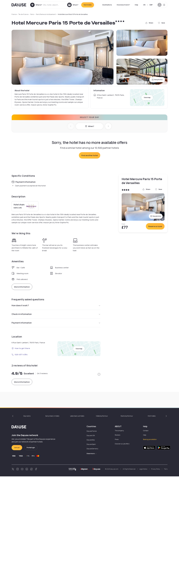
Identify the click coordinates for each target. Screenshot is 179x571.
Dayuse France (92, 431)
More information (22, 287)
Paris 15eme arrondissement (46, 14)
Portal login (31, 448)
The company (119, 431)
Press (116, 439)
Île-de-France (23, 14)
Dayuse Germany (92, 449)
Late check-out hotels (77, 416)
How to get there (22, 348)
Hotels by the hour (102, 416)
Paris (32, 14)
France (14, 14)
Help (136, 5)
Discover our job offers (122, 444)
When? (91, 126)
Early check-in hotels (52, 416)
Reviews (117, 435)
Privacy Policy (155, 469)
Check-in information (22, 314)
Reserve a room (155, 226)
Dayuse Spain (91, 444)
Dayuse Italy (91, 440)
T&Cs (165, 469)
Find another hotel (89, 155)
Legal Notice (143, 469)
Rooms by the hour (127, 416)
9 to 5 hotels (151, 416)
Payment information (22, 322)
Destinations (107, 5)
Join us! (17, 448)
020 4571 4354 (21, 354)
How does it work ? (123, 5)
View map (147, 97)
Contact (145, 431)
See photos (158, 80)
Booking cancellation (150, 439)
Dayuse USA (91, 435)
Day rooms (26, 416)
